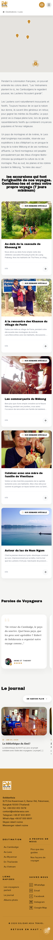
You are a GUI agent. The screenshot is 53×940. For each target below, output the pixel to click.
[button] (28, 37)
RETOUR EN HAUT (26, 929)
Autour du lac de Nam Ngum (25, 550)
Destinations (11, 12)
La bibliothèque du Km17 (16, 743)
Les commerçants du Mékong (25, 399)
